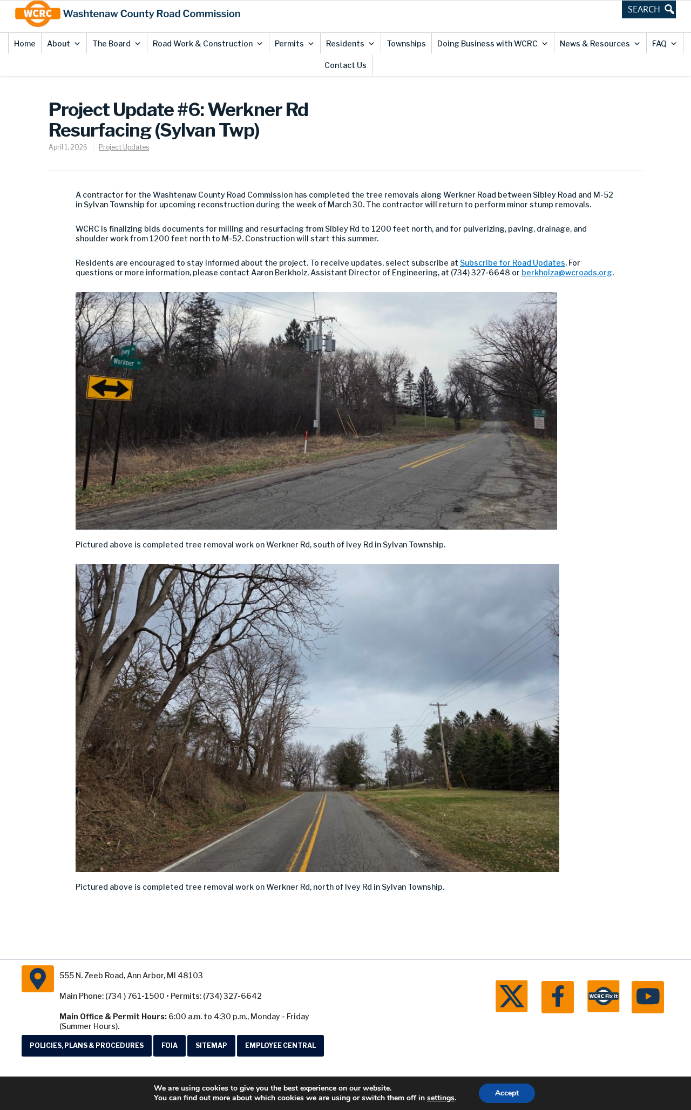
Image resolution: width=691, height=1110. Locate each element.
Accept (507, 1093)
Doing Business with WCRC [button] (487, 43)
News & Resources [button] (595, 43)
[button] (649, 9)
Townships (406, 43)
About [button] (58, 43)
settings (441, 1098)
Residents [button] (345, 43)
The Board (111, 43)
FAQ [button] (659, 43)
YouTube (648, 997)
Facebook (557, 997)
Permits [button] (289, 43)
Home (25, 43)
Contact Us (345, 65)
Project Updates (124, 147)
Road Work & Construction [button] (203, 43)
